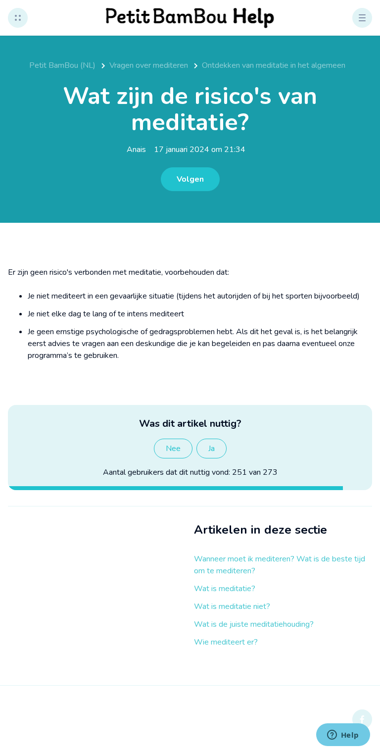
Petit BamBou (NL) (62, 65)
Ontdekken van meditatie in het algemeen (273, 65)
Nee (173, 448)
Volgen (190, 179)
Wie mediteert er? (226, 642)
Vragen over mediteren (148, 65)
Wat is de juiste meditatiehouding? (254, 624)
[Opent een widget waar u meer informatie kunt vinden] (343, 735)
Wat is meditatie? (224, 588)
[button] (18, 18)
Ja (211, 448)
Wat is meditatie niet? (232, 606)
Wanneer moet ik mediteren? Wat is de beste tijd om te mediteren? (279, 564)
